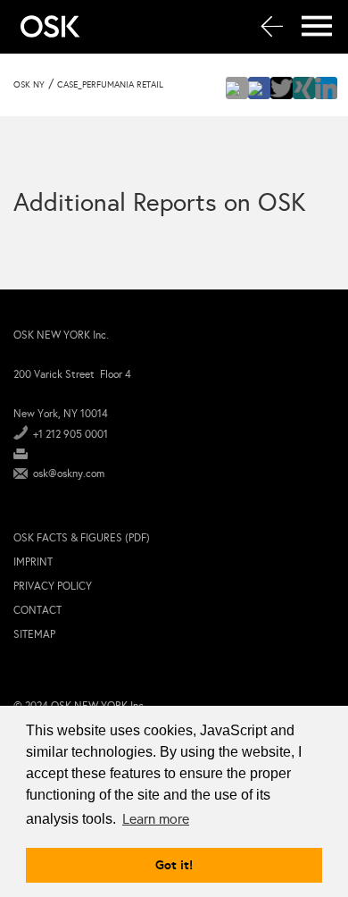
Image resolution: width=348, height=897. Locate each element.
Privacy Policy (52, 586)
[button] (237, 88)
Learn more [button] (155, 818)
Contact (37, 610)
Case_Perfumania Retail (110, 85)
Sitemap (34, 634)
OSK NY (29, 85)
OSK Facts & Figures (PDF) (81, 538)
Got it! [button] (174, 865)
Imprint (33, 562)
